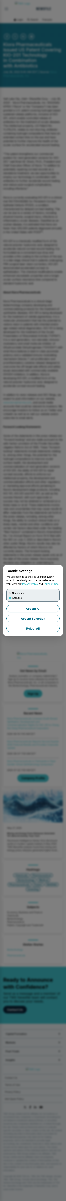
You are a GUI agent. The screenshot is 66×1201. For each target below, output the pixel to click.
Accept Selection (33, 618)
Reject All (33, 628)
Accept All (33, 608)
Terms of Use (51, 584)
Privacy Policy (30, 584)
